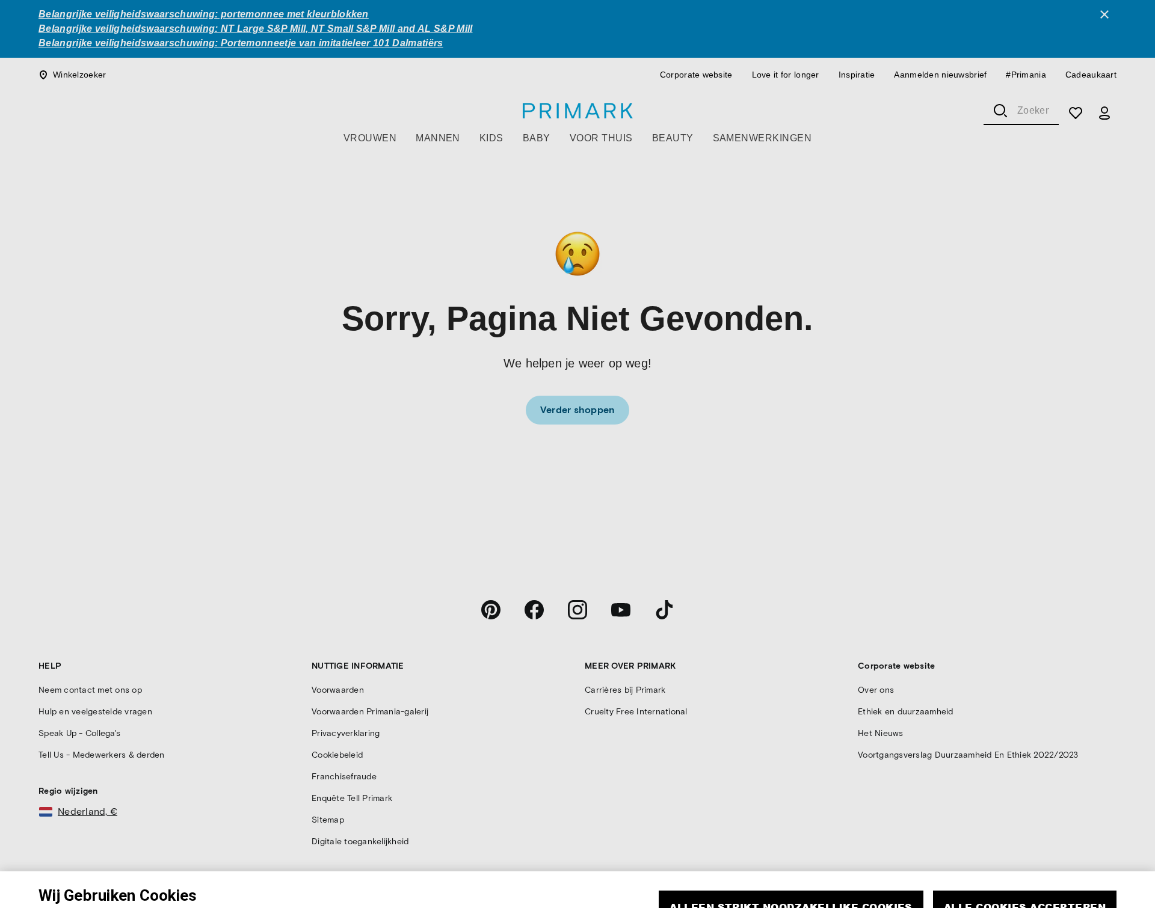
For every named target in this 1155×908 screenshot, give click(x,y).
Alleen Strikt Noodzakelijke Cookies (791, 858)
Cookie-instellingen (888, 892)
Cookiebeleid (160, 896)
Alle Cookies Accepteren (1025, 858)
